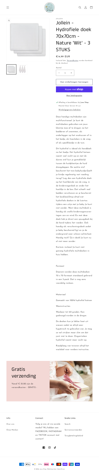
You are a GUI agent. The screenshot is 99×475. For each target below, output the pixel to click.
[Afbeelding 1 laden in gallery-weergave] (11, 69)
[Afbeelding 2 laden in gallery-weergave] (22, 69)
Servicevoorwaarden (73, 430)
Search (68, 424)
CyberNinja (61, 469)
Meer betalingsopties (74, 95)
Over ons (10, 424)
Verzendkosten (72, 60)
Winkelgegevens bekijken (70, 110)
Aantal (58, 68)
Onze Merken (12, 430)
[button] (8, 7)
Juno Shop (43, 469)
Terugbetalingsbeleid (74, 436)
